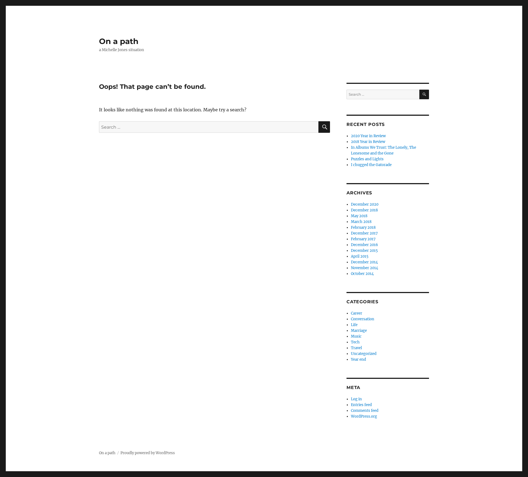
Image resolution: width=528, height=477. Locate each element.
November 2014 (364, 268)
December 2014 (364, 262)
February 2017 (363, 239)
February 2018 (363, 227)
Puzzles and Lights (367, 159)
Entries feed (361, 404)
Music (356, 336)
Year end (358, 359)
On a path (118, 41)
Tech (355, 342)
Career (356, 313)
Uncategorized (363, 353)
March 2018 (361, 221)
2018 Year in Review (368, 141)
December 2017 (364, 233)
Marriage (359, 330)
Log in (356, 399)
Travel (356, 348)
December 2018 (364, 210)
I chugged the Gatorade (371, 164)
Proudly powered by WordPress (147, 453)
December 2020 (364, 204)
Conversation (362, 319)
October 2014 (362, 273)
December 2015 (364, 250)
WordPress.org (364, 416)
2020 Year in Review (368, 136)
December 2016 (364, 244)
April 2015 (360, 256)
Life (354, 324)
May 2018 (359, 216)
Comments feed (364, 410)
